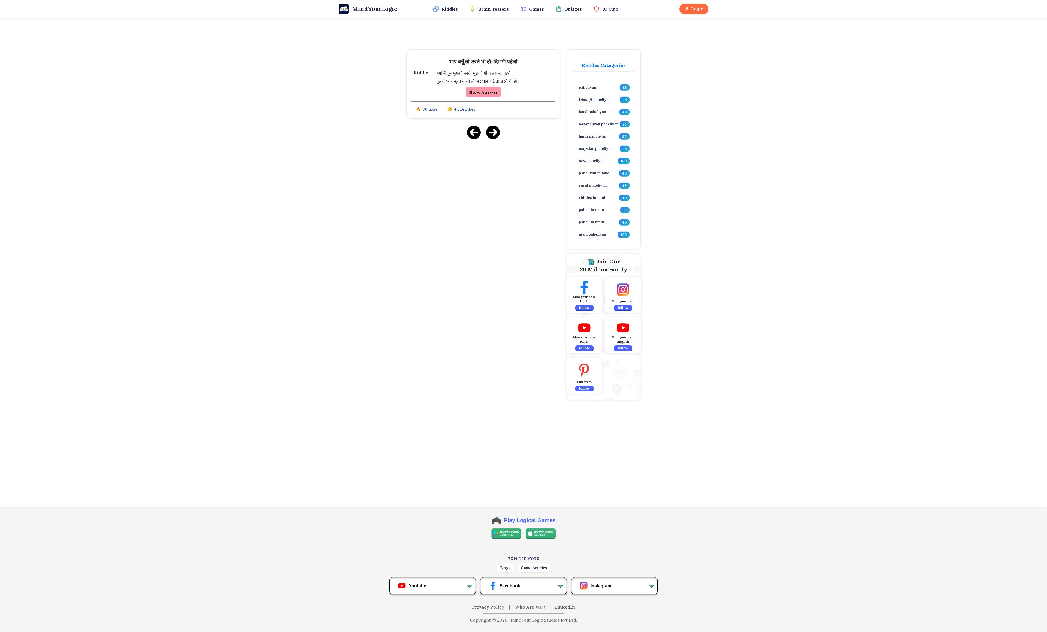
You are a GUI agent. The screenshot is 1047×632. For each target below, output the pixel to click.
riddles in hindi (592, 197)
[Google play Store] (506, 533)
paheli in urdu (591, 209)
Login (697, 8)
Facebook (510, 586)
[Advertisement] (483, 182)
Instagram (601, 586)
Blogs (505, 567)
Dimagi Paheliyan (595, 99)
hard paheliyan (592, 111)
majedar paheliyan (596, 148)
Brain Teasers (493, 9)
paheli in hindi (591, 222)
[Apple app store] (541, 533)
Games (536, 9)
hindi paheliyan (592, 136)
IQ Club (610, 9)
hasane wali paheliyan (599, 123)
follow (584, 307)
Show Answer (483, 92)
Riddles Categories (603, 65)
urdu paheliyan (592, 234)
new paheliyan (592, 160)
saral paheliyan (593, 185)
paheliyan (587, 87)
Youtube (417, 586)
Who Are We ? (530, 607)
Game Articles (534, 567)
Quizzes (573, 9)
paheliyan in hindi (595, 173)
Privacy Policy (489, 607)
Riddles (450, 9)
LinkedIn (564, 607)
